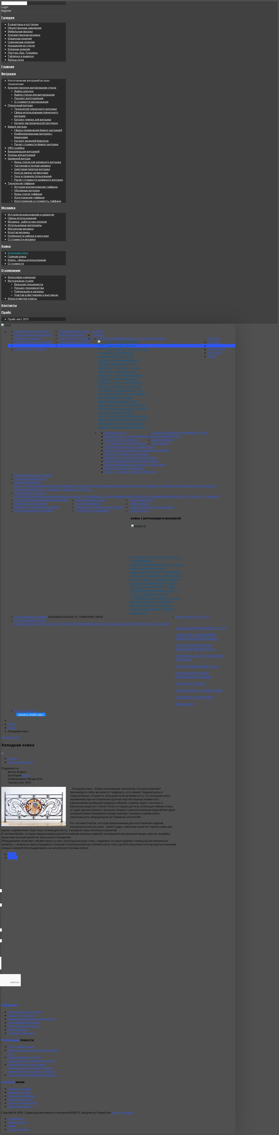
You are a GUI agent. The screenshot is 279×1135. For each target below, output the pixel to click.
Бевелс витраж (17, 126)
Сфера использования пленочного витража (136, 450)
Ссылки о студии (18, 1129)
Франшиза (184, 704)
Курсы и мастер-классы (22, 298)
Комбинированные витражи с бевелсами (134, 465)
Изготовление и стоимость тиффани (37, 201)
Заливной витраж (19, 158)
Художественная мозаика (24, 35)
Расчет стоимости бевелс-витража (36, 144)
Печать (12, 758)
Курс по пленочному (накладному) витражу (195, 647)
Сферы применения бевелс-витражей (38, 130)
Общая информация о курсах (200, 628)
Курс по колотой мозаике (24, 1026)
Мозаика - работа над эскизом (27, 221)
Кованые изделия (19, 49)
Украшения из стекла (21, 45)
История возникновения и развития (31, 214)
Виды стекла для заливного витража (37, 162)
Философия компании (22, 277)
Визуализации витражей (23, 151)
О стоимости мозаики (22, 239)
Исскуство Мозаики (20, 1099)
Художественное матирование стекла (32, 87)
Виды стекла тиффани (28, 194)
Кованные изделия (20, 38)
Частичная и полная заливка (32, 165)
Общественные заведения (24, 28)
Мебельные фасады (20, 31)
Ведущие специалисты (28, 284)
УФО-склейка (16, 148)
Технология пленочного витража (35, 109)
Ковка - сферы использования (27, 260)
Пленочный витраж (20, 105)
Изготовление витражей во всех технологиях (131, 338)
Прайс (6, 312)
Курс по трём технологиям (24, 1012)
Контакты (9, 305)
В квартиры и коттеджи (23, 24)
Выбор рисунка (23, 91)
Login (15, 737)
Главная (7, 67)
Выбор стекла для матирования (34, 95)
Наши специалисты (20, 1106)
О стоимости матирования (31, 102)
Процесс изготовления (28, 98)
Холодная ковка (18, 253)
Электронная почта (20, 762)
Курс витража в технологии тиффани (199, 658)
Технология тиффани (21, 183)
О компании (10, 270)
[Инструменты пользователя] (2, 753)
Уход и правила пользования (33, 176)
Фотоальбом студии (20, 281)
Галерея (7, 18)
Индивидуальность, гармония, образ (75, 617)
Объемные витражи (27, 190)
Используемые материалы (25, 225)
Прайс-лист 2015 (26, 711)
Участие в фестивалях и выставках (36, 295)
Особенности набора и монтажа (28, 236)
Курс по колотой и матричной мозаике (193, 675)
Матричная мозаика (21, 229)
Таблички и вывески (21, 56)
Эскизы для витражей (21, 155)
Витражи (8, 74)
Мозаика (8, 208)
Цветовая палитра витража (32, 169)
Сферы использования (22, 218)
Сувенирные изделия (21, 42)
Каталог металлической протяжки (36, 123)
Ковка (6, 246)
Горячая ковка (17, 256)
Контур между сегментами (31, 172)
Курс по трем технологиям (198, 690)
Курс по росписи (190, 684)
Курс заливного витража (197, 666)
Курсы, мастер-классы (21, 1015)
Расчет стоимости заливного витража (38, 180)
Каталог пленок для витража (32, 119)
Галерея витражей (19, 1089)
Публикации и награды (29, 291)
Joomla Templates (123, 1112)
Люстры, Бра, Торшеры (23, 52)
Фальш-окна (16, 60)
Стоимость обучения (194, 697)
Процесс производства (29, 288)
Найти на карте (18, 1122)
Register (6, 737)
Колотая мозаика (19, 232)
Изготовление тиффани (29, 197)
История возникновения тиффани (36, 187)
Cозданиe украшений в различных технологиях (196, 637)
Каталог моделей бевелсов (31, 141)
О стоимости (16, 263)
